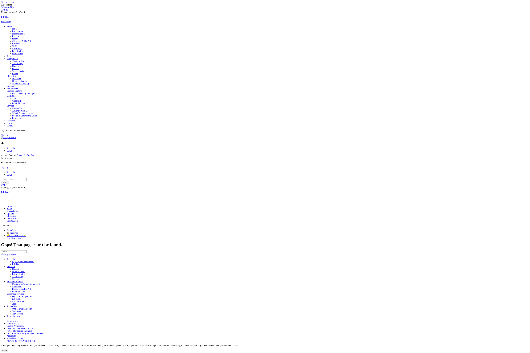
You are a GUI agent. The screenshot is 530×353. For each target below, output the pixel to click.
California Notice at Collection (20, 328)
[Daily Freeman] (8, 137)
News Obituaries (19, 81)
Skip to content (7, 2)
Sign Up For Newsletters (23, 261)
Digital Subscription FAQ (23, 296)
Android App (18, 301)
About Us (11, 266)
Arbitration (11, 336)
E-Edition (16, 264)
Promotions (17, 118)
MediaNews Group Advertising (26, 284)
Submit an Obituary (20, 83)
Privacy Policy (18, 274)
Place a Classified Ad (21, 289)
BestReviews (12, 88)
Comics (15, 66)
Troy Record (17, 314)
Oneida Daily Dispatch (22, 309)
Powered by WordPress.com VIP (21, 341)
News (9, 26)
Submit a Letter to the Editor (24, 116)
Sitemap (15, 279)
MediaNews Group (15, 338)
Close (4, 350)
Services (10, 106)
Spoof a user (6, 158)
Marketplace (12, 96)
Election (15, 36)
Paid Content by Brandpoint (24, 93)
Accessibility (17, 276)
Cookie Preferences (15, 326)
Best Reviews (18, 51)
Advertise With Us (20, 111)
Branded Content (14, 91)
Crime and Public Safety (22, 41)
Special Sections (19, 71)
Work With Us (18, 271)
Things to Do (12, 58)
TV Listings (17, 63)
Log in (9, 123)
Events (15, 73)
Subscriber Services (15, 294)
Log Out (30, 155)
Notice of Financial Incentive (19, 331)
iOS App (16, 299)
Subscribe (11, 121)
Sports (9, 56)
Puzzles (15, 68)
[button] (265, 5)
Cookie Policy (13, 323)
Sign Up (4, 135)
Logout (10, 125)
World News (17, 53)
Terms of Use (12, 321)
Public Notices (18, 103)
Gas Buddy (17, 48)
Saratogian (16, 311)
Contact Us (17, 108)
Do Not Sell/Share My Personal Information (26, 333)
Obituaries (11, 76)
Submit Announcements (22, 113)
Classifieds (17, 101)
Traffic (15, 46)
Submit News (12, 306)
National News (18, 34)
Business (16, 44)
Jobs (14, 98)
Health (15, 39)
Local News (17, 31)
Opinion (10, 86)
